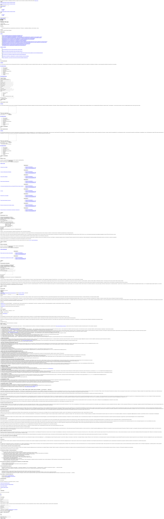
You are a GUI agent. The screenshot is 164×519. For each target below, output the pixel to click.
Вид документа (2, 84)
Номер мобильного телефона (4, 502)
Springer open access (6, 73)
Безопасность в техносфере (4, 195)
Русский (3, 9)
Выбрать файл (11, 246)
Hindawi (4, 123)
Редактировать (26, 165)
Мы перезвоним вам (3, 478)
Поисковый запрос (3, 97)
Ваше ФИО (2, 498)
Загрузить (10, 114)
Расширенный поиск (3, 76)
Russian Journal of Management (4, 181)
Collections (11, 2)
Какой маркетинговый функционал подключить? (7, 229)
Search (1, 4)
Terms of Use (36, 0)
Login (17, 294)
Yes (0, 494)
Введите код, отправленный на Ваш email (6, 510)
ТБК (3, 94)
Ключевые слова (2, 82)
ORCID (1, 81)
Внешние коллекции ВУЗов (7, 71)
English (3, 15)
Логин (1, 516)
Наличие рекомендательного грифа (8, 96)
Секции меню (2, 221)
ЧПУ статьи (2, 220)
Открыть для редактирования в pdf (30, 168)
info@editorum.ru (5, 313)
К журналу (11, 265)
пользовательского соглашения (12, 509)
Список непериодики (3, 249)
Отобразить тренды (4, 98)
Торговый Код (2, 85)
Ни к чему (2, 265)
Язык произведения (3, 79)
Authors (14, 2)
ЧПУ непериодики (3, 268)
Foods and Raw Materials (3, 176)
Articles (1, 33)
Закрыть (2, 99)
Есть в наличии (5, 92)
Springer (4, 74)
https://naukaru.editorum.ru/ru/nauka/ (27, 340)
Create (4, 293)
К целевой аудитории (7, 265)
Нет (1, 228)
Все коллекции (5, 67)
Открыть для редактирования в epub (30, 167)
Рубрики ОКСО (2, 90)
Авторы (1, 80)
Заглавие (1, 86)
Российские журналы (6, 69)
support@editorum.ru (11, 475)
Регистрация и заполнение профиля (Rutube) (6, 484)
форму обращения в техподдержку (10, 476)
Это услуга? (2, 227)
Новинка (4, 93)
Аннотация (2, 88)
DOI (1, 87)
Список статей (2, 163)
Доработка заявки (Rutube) (4, 487)
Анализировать (6, 126)
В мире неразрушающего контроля (5, 200)
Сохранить (5, 241)
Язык (1, 219)
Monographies (5, 2)
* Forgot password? (21, 294)
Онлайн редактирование (29, 166)
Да (2, 228)
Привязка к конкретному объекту (5, 218)
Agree (1, 1)
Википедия (4, 70)
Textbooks (8, 2)
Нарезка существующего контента (5, 161)
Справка (1, 62)
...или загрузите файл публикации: (5, 113)
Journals (1, 2)
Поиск (4, 99)
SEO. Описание (2, 226)
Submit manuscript (2, 6)
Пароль (1, 517)
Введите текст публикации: (4, 140)
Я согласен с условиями (4, 509)
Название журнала (3, 89)
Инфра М (4, 122)
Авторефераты (5, 68)
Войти (4, 518)
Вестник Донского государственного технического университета (10, 209)
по (3, 78)
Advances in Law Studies (3, 167)
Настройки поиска (3, 116)
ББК (3, 95)
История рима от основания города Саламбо (6, 257)
